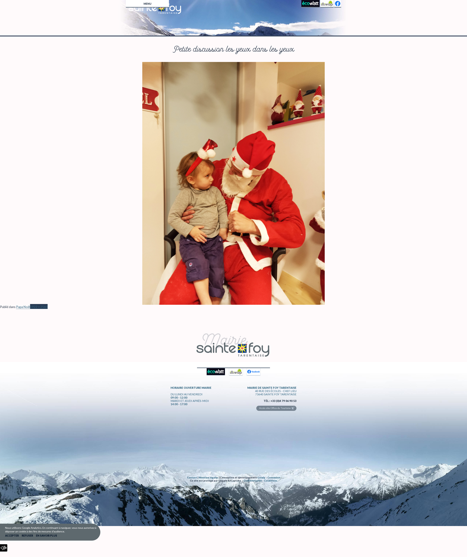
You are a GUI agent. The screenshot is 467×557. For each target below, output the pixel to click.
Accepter (12, 535)
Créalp (261, 477)
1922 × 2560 (39, 307)
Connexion (273, 477)
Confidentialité (253, 480)
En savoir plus (46, 535)
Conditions (270, 480)
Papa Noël (23, 307)
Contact (192, 477)
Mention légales (208, 477)
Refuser (27, 535)
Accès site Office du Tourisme (275, 408)
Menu (147, 3)
